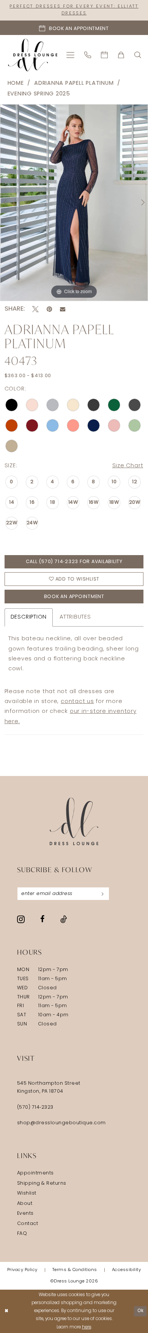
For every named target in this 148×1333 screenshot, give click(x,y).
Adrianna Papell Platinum (73, 83)
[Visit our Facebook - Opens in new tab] (42, 919)
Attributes (75, 617)
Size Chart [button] (127, 466)
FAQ (22, 1233)
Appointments (35, 1173)
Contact (27, 1224)
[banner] (32, 54)
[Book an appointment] (104, 55)
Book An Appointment (74, 597)
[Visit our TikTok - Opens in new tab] (63, 920)
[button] (71, 55)
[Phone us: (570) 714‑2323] (88, 55)
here (86, 1327)
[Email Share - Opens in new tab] (62, 309)
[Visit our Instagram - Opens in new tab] (21, 919)
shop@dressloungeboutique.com (61, 1123)
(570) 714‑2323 (35, 1107)
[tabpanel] (74, 203)
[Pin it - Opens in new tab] (49, 309)
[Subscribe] (102, 893)
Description (29, 617)
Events (25, 1213)
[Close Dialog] (7, 1311)
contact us (77, 702)
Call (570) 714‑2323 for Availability (74, 562)
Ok (140, 1311)
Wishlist (26, 1193)
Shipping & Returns (41, 1183)
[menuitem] (71, 55)
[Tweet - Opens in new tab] (35, 309)
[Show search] (138, 55)
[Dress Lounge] (74, 821)
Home (16, 83)
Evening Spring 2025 (39, 94)
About (25, 1203)
